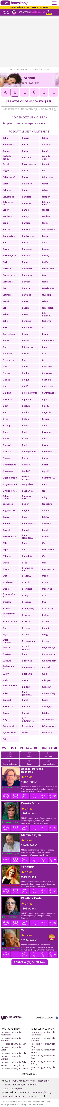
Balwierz (26, 196)
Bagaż (6, 164)
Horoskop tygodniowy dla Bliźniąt (43, 1063)
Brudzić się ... (48, 608)
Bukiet (25, 680)
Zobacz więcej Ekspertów (29, 962)
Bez (43, 327)
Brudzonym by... (9, 615)
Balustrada (8, 196)
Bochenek (8, 503)
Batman (7, 294)
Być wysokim (9, 732)
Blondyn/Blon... (30, 451)
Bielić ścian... (47, 386)
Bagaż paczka (29, 164)
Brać (24, 562)
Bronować (46, 588)
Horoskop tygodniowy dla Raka (43, 1068)
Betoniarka (28, 327)
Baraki (44, 242)
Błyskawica (28, 490)
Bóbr (24, 543)
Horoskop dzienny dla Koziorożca (11, 1033)
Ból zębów (27, 556)
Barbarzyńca (9, 255)
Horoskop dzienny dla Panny (14, 1068)
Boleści (45, 516)
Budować (27, 660)
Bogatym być (9, 510)
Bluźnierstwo (9, 464)
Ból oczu (7, 556)
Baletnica (27, 183)
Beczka (26, 307)
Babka (44, 137)
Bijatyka (26, 405)
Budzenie (27, 673)
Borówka (46, 523)
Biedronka (46, 373)
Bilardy (45, 405)
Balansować (9, 177)
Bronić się (27, 588)
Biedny (25, 373)
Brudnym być (29, 608)
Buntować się (48, 693)
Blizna (44, 445)
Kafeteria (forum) (42, 1092)
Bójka (5, 549)
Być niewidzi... (10, 726)
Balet (5, 183)
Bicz (24, 360)
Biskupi (45, 418)
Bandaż (45, 209)
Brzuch (6, 647)
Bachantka (8, 144)
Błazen (45, 464)
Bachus (26, 144)
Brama (6, 569)
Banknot (26, 229)
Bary (43, 275)
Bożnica (45, 536)
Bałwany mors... (45, 203)
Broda (44, 575)
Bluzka (44, 458)
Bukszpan (46, 680)
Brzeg (44, 634)
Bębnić (44, 333)
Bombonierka (29, 523)
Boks (24, 516)
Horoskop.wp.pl (23, 69)
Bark (5, 262)
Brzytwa (7, 654)
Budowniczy (28, 667)
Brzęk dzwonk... (7, 641)
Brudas (6, 608)
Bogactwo (46, 503)
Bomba (6, 523)
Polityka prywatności (14, 1084)
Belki (5, 320)
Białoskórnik (47, 340)
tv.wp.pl (32, 1096)
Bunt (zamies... (27, 693)
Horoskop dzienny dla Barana (11, 1048)
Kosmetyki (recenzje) (14, 1096)
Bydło (25, 732)
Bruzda (26, 621)
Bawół (6, 301)
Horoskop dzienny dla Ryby (13, 1043)
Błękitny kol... (48, 477)
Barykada (8, 281)
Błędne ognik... (26, 477)
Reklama (32, 1084)
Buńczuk (7, 699)
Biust (24, 431)
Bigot (5, 405)
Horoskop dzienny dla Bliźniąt (11, 1057)
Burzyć (25, 712)
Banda (25, 209)
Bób (5, 543)
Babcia (25, 137)
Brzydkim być (48, 647)
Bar (4, 242)
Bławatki (26, 464)
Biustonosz (47, 431)
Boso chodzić (9, 536)
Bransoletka (47, 569)
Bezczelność (9, 333)
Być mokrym (47, 719)
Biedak (6, 373)
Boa (43, 490)
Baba (5, 137)
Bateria (26, 288)
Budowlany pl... (8, 667)
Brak (43, 562)
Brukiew (26, 614)
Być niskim (27, 726)
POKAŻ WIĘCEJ (29, 1074)
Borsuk (25, 530)
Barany (45, 249)
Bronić (6, 588)
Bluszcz (6, 458)
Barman (7, 268)
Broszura (26, 601)
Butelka (45, 712)
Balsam (45, 190)
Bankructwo (9, 235)
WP (11, 69)
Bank (5, 222)
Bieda (25, 366)
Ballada (7, 190)
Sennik (35, 69)
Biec (5, 366)
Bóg (43, 543)
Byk (4, 739)
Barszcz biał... (48, 268)
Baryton (26, 281)
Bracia (6, 562)
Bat (4, 288)
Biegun (26, 379)
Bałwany (26, 203)
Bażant (45, 301)
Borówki (7, 530)
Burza (6, 712)
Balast (25, 177)
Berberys (46, 320)
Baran (6, 249)
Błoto (44, 484)
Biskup (25, 418)
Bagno (6, 170)
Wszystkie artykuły (12, 1088)
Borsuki (45, 530)
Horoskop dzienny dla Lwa (13, 1065)
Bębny (6, 340)
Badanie (26, 157)
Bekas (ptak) (47, 307)
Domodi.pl (23, 1092)
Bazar (25, 301)
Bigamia (26, 399)
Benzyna (26, 320)
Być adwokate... (28, 719)
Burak (25, 699)
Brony (25, 595)
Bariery (45, 255)
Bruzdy (45, 621)
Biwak (6, 438)
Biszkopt (7, 425)
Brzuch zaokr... (26, 647)
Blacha (45, 438)
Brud (44, 601)
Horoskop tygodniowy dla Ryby (43, 1045)
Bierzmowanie (29, 392)
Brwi (5, 628)
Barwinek (27, 275)
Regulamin (43, 1080)
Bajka (25, 170)
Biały (5, 347)
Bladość (7, 445)
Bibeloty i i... (28, 347)
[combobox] (29, 109)
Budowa (7, 660)
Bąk (4, 307)
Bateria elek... (48, 288)
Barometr (27, 268)
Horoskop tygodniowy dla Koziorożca (43, 1033)
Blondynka (46, 451)
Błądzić (26, 471)
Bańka (44, 235)
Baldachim (47, 177)
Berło (5, 327)
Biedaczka (46, 366)
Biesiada (7, 399)
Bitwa (25, 425)
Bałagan (45, 196)
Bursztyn (26, 706)
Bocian (25, 503)
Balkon (45, 183)
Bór (43, 556)
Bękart (25, 340)
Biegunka (46, 379)
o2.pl (42, 1096)
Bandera (7, 216)
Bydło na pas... (48, 732)
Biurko (44, 425)
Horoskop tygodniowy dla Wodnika (43, 1039)
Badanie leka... (45, 157)
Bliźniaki (7, 451)
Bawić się (46, 294)
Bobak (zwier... (7, 497)
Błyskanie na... (10, 490)
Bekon (6, 314)
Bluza (25, 458)
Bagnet (45, 164)
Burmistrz (8, 706)
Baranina (27, 249)
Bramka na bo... (27, 569)
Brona (44, 582)
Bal (43, 170)
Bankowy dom (48, 229)
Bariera (26, 255)
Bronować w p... (9, 595)
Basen (44, 281)
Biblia (44, 347)
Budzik (6, 680)
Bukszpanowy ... (10, 687)
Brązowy (26, 575)
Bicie (44, 353)
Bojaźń (6, 516)
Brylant (45, 628)
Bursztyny (46, 706)
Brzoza (45, 641)
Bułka (5, 693)
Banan (6, 209)
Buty (5, 719)
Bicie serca (8, 360)
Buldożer (46, 686)
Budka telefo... (48, 654)
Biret (5, 418)
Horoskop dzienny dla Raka (13, 1062)
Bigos (44, 399)
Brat (5, 575)
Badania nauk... (7, 157)
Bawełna (26, 294)
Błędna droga (10, 477)
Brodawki (8, 582)
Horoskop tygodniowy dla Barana (43, 1051)
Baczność (46, 144)
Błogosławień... (10, 484)
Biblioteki (7, 353)
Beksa (25, 314)
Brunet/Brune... (10, 621)
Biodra (25, 412)
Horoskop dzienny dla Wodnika (11, 1039)
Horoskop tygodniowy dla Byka (43, 1057)
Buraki (44, 699)
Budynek (45, 667)
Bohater (45, 510)
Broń (43, 595)
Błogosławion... (30, 484)
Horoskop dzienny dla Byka (13, 1053)
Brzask (25, 634)
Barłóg (45, 262)
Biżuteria (26, 438)
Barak (25, 242)
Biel (5, 386)
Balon (25, 190)
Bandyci (26, 216)
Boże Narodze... (27, 536)
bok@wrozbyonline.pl (23, 1080)
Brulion (45, 614)
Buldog (26, 686)
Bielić (25, 386)
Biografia (46, 412)
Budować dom (48, 660)
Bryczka (26, 628)
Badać (44, 150)
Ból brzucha (47, 549)
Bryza (6, 634)
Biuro (5, 431)
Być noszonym (48, 726)
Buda (25, 654)
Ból (23, 549)
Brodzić (26, 582)
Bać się (6, 150)
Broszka (7, 601)
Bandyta (45, 216)
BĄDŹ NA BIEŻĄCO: (45, 1017)
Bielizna (7, 392)
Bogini (25, 510)
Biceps (25, 353)
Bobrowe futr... (26, 497)
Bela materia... (46, 314)
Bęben (25, 333)
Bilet (5, 412)
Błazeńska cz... (10, 471)
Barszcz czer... (10, 275)
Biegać (6, 379)
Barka (25, 262)
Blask (25, 445)
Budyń (6, 673)
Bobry (44, 497)
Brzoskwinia (28, 641)
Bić (42, 360)
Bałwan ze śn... (8, 203)
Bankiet (6, 229)
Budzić (44, 673)
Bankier (26, 222)
